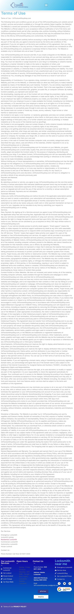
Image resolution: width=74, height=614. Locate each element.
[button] (46, 5)
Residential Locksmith (9, 540)
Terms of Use (8, 607)
